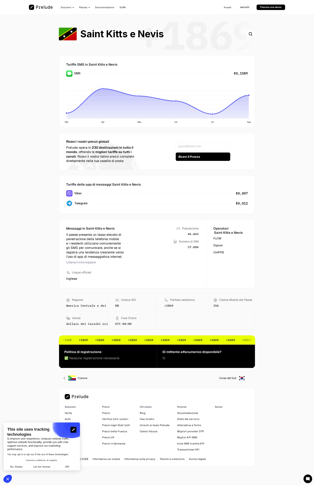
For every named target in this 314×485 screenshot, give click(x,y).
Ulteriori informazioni (81, 262)
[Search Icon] (250, 34)
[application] (157, 102)
